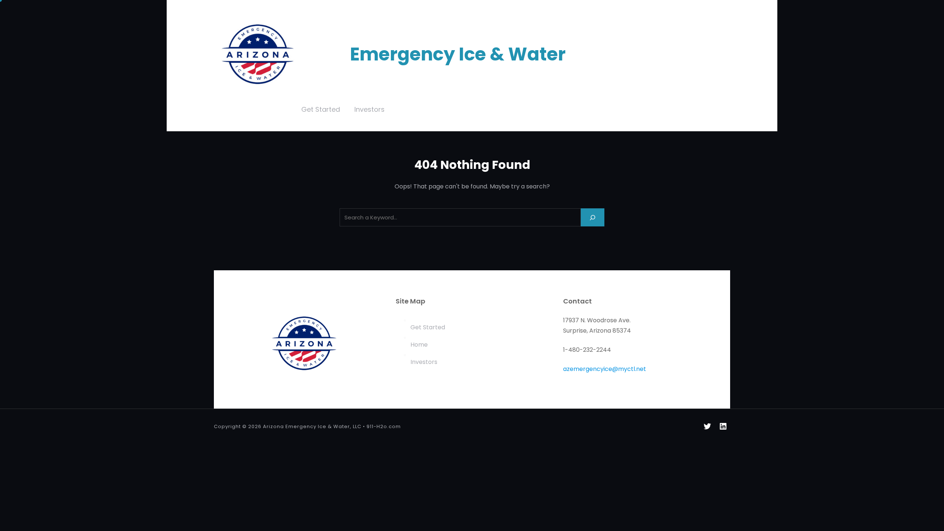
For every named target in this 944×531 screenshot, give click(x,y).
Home (419, 344)
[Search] (592, 217)
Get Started (427, 327)
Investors (423, 362)
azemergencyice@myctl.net (604, 369)
